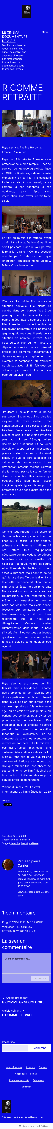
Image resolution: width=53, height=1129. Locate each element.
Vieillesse (33, 843)
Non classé (24, 839)
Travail (24, 843)
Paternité (15, 843)
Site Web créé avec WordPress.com (22, 1117)
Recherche (8, 1042)
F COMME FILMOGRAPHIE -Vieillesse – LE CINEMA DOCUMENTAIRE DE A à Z (23, 927)
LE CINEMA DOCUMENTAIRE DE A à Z (14, 36)
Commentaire (40, 978)
